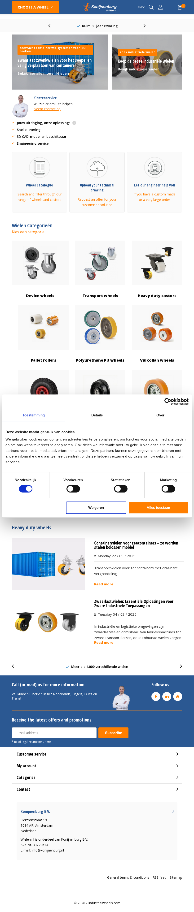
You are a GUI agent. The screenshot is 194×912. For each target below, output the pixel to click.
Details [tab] (97, 415)
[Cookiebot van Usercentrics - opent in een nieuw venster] (168, 401)
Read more (103, 584)
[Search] (151, 7)
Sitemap (176, 877)
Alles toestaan (158, 508)
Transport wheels (100, 295)
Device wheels (40, 295)
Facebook (155, 696)
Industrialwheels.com (104, 903)
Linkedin (166, 696)
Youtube (177, 696)
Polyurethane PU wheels (100, 360)
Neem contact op (47, 109)
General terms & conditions (128, 877)
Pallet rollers (43, 360)
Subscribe (113, 733)
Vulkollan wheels (157, 360)
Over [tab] (160, 415)
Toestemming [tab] (33, 415)
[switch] (73, 489)
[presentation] (51, 26)
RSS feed (159, 877)
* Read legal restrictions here (31, 741)
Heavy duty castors (157, 295)
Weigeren (96, 508)
